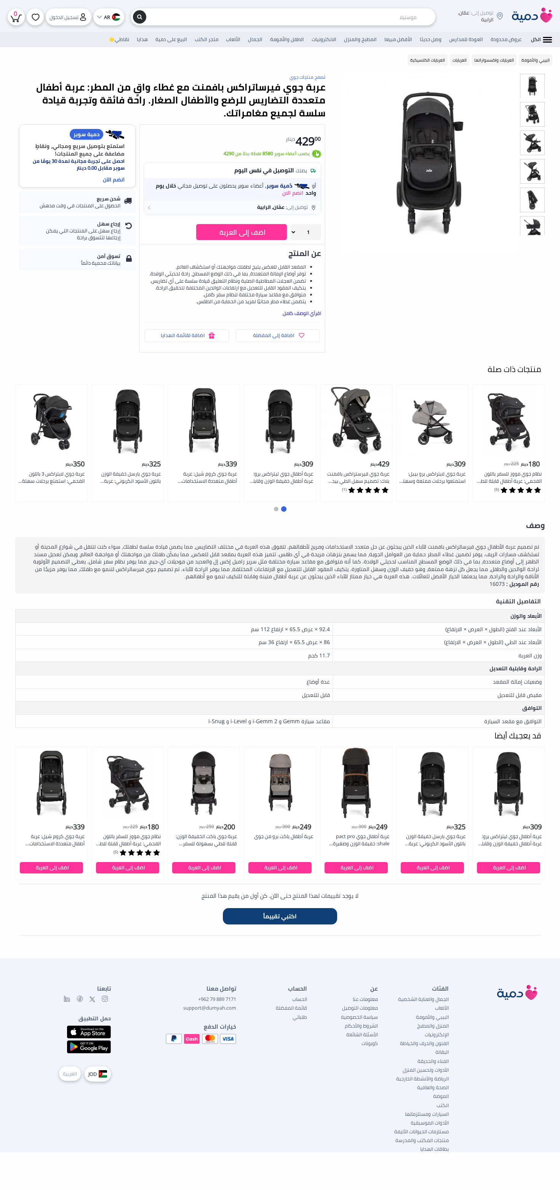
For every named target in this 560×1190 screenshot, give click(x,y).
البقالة (442, 1051)
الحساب (299, 999)
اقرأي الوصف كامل (302, 313)
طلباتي (300, 1016)
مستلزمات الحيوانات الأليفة (421, 1131)
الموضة (441, 1096)
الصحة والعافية (433, 1087)
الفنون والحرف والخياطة (424, 1043)
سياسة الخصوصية (359, 1016)
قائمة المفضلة (291, 1007)
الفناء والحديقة (433, 1061)
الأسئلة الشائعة (362, 1034)
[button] (232, 207)
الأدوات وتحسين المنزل (426, 1069)
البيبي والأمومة (432, 1016)
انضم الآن (114, 179)
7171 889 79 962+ (217, 999)
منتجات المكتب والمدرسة (422, 1140)
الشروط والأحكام (361, 1025)
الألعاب (442, 1007)
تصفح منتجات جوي (307, 77)
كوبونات (370, 1043)
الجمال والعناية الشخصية (423, 999)
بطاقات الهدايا (434, 1148)
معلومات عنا (365, 999)
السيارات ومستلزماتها (427, 1113)
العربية (70, 1073)
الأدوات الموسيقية (430, 1122)
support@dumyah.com (209, 1007)
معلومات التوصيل (360, 1007)
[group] (532, 85)
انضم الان (292, 192)
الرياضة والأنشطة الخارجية (422, 1078)
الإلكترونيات (437, 1034)
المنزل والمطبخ (433, 1025)
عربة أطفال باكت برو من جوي (283, 836)
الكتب (443, 1105)
